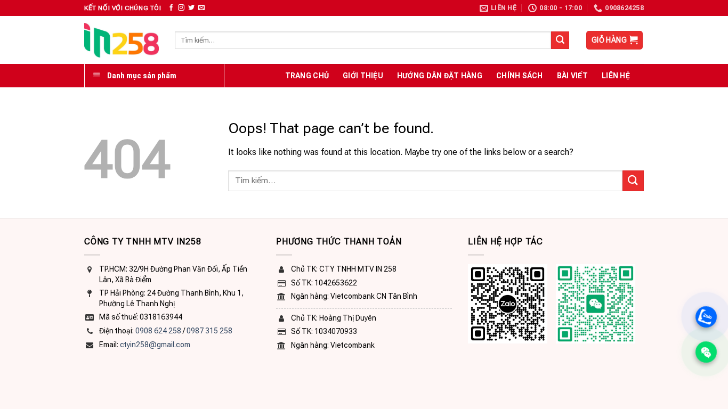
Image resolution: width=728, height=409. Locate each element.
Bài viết (572, 75)
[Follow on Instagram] (181, 8)
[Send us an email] (201, 8)
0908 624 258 (158, 330)
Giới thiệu (363, 75)
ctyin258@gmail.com (155, 344)
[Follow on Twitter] (191, 8)
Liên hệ (616, 75)
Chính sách (519, 75)
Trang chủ (307, 75)
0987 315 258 (209, 330)
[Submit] (560, 40)
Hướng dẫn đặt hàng (439, 75)
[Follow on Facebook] (171, 8)
